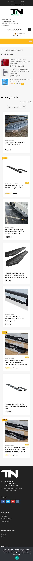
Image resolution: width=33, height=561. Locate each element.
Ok (17, 558)
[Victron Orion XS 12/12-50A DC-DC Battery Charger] (5, 85)
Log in (3, 537)
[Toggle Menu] (30, 41)
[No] (31, 554)
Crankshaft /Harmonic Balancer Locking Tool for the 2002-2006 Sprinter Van (19, 71)
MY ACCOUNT (10, 1)
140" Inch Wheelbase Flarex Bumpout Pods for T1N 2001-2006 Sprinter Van (20, 61)
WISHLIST (23, 1)
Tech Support (5, 521)
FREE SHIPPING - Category (11, 183)
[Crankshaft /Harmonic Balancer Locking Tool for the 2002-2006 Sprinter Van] (5, 75)
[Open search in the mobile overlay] (16, 29)
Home (2, 50)
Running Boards (9, 140)
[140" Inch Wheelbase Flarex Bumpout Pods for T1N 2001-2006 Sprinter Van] (5, 65)
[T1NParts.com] (16, 15)
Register (21, 4)
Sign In (17, 4)
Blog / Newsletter (6, 519)
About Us (4, 516)
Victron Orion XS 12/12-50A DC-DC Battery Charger (20, 80)
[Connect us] (3, 501)
